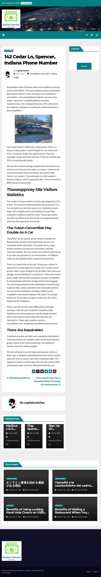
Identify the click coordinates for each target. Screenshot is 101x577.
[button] (87, 35)
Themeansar (6, 573)
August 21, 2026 (15, 490)
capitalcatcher (22, 71)
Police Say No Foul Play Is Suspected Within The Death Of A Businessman (47, 381)
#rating (54, 74)
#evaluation (35, 74)
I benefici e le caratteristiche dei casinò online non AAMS (73, 485)
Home (89, 572)
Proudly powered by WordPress (13, 570)
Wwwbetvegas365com (19, 378)
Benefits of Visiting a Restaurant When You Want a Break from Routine (75, 512)
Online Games (12, 478)
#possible (45, 74)
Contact (95, 572)
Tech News (8, 50)
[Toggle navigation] (96, 35)
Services (10, 505)
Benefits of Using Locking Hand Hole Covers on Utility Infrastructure (25, 512)
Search (75, 48)
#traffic (16, 77)
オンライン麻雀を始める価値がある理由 (25, 484)
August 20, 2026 (15, 517)
